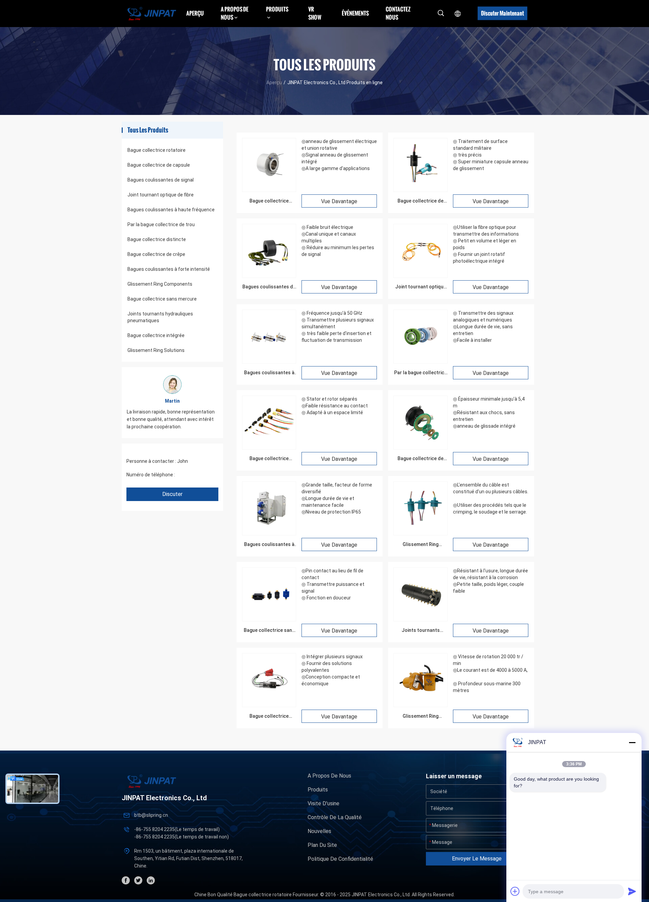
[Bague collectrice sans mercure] (269, 619)
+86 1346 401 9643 (196, 474)
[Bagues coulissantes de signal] (269, 276)
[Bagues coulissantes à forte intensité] (269, 533)
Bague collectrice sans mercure (162, 299)
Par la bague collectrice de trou (161, 224)
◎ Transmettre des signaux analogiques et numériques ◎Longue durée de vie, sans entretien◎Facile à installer (483, 326)
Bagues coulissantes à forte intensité (168, 269)
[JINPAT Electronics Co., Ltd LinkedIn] (151, 880)
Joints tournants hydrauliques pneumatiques (160, 317)
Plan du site (322, 845)
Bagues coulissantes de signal (160, 180)
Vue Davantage (339, 201)
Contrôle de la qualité (335, 817)
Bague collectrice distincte (156, 239)
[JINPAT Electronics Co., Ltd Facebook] (126, 880)
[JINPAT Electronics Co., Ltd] (152, 13)
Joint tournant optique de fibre (160, 194)
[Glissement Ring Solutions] (420, 705)
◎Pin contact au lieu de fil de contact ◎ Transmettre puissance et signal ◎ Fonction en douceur (333, 584)
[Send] (632, 891)
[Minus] (632, 742)
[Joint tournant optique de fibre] (420, 276)
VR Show (314, 13)
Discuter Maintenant (502, 13)
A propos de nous (329, 776)
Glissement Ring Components (159, 284)
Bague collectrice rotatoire (156, 150)
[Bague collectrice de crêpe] (420, 447)
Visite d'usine (323, 803)
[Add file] (515, 891)
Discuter (172, 494)
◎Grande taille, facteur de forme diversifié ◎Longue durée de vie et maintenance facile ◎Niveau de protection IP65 (337, 498)
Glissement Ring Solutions (156, 350)
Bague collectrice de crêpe (156, 254)
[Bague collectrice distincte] (269, 447)
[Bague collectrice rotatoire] (269, 190)
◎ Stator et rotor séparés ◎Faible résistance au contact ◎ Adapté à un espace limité (335, 405)
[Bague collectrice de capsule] (420, 190)
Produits (318, 789)
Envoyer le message (477, 858)
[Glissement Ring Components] (420, 533)
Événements (355, 13)
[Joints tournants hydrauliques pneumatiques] (420, 619)
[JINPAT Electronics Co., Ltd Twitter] (138, 880)
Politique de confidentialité (340, 859)
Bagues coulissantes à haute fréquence (171, 209)
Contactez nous (398, 13)
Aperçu (195, 13)
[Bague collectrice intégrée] (269, 705)
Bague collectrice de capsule (158, 165)
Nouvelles (319, 831)
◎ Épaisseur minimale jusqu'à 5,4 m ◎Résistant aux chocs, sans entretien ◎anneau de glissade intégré (489, 412)
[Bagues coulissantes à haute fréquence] (269, 361)
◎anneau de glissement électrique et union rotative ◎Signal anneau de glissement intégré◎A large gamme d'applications (339, 155)
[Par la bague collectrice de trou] (420, 361)
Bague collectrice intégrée (156, 335)
